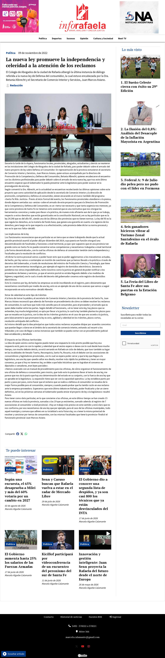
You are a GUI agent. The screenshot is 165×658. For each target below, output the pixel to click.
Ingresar (116, 616)
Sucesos (71, 38)
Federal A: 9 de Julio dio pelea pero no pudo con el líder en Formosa (140, 184)
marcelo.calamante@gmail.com (83, 637)
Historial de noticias (71, 616)
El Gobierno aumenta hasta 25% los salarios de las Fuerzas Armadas (20, 560)
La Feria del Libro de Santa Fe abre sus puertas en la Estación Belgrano (139, 287)
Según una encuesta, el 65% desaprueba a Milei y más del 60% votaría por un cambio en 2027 (20, 489)
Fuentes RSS (95, 616)
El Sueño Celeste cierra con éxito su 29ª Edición (139, 86)
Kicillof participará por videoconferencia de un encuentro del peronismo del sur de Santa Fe (57, 564)
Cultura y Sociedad (103, 38)
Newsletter (130, 307)
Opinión (84, 38)
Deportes (56, 38)
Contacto (48, 616)
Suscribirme (140, 333)
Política (43, 38)
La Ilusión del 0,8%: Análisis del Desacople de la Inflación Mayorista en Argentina (140, 135)
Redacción (16, 85)
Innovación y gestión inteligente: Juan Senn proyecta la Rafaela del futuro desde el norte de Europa (93, 566)
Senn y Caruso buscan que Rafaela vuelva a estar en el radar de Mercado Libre (57, 487)
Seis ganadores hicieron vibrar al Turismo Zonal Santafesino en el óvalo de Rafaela (140, 235)
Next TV (122, 38)
